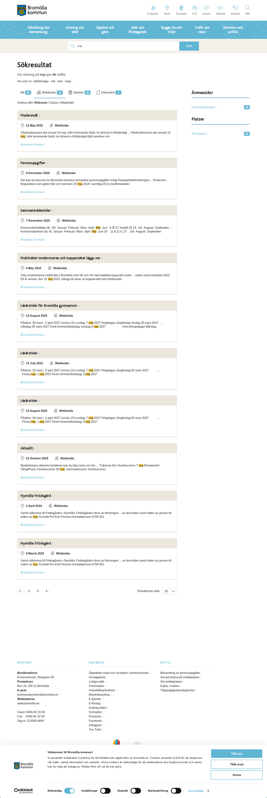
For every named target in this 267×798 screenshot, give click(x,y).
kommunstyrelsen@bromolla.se (37, 694)
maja (68, 81)
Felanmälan (97, 685)
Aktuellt (27, 448)
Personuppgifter (33, 163)
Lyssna (206, 13)
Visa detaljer (196, 790)
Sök (247, 13)
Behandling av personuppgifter (180, 672)
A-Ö (194, 13)
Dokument (110, 92)
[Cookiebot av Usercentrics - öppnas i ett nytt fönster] (23, 791)
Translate (181, 13)
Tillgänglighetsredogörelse (177, 690)
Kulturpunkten (98, 707)
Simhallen (96, 712)
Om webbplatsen (171, 681)
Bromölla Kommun (32, 144)
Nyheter (81, 92)
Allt (25, 92)
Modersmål (29, 115)
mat (60, 81)
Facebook (95, 720)
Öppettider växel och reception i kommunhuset (119, 672)
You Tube (95, 729)
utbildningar (40, 81)
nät (53, 81)
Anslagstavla (97, 677)
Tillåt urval (236, 764)
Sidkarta (220, 13)
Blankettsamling (99, 694)
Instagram (95, 725)
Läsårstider (29, 353)
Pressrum (95, 716)
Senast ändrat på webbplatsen (180, 677)
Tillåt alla (236, 753)
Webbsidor (51, 92)
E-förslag (95, 703)
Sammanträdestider (36, 210)
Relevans (41, 102)
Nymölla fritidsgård (36, 496)
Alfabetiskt (67, 102)
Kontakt (235, 13)
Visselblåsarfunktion (102, 690)
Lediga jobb (97, 681)
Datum (54, 102)
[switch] (105, 791)
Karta (167, 13)
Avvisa (236, 774)
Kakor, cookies (169, 685)
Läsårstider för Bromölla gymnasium (49, 305)
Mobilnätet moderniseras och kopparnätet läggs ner (60, 258)
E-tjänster (152, 13)
